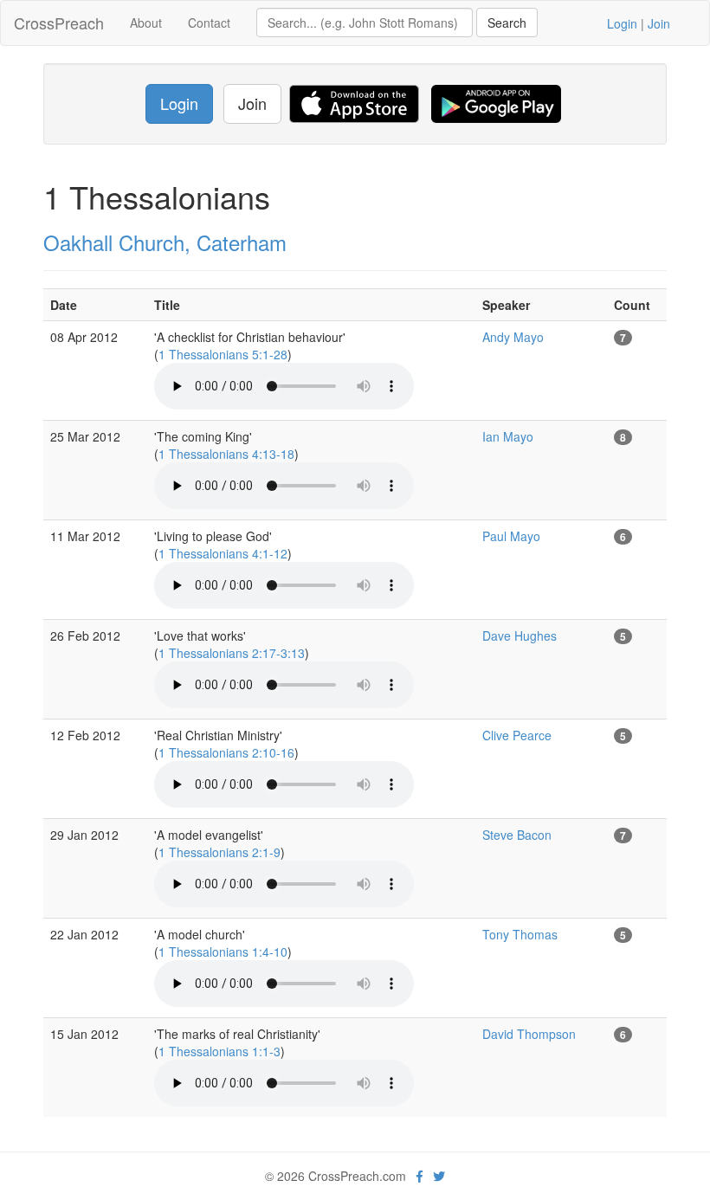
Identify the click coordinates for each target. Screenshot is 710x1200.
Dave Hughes (519, 635)
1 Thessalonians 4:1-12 (222, 553)
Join (659, 23)
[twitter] (439, 1175)
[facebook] (419, 1175)
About (146, 22)
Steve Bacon (517, 834)
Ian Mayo (507, 436)
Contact (209, 22)
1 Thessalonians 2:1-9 (219, 852)
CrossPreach (59, 22)
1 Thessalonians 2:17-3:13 (231, 652)
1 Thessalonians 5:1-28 (222, 354)
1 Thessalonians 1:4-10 (222, 951)
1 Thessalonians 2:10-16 (226, 752)
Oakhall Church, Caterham (165, 242)
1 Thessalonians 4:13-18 (226, 453)
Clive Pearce (517, 735)
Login (622, 23)
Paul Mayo (511, 536)
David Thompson (529, 1033)
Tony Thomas (520, 934)
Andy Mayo (513, 336)
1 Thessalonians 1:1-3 (219, 1051)
